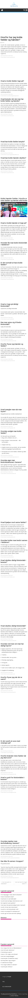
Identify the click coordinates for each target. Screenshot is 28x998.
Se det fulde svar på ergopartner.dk (8, 774)
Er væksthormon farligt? (6, 962)
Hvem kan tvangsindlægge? (7, 956)
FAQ (3, 981)
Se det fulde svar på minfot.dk (7, 557)
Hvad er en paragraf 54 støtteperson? (10, 911)
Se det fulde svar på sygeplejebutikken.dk (10, 154)
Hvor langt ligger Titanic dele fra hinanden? (11, 894)
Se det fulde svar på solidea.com (8, 577)
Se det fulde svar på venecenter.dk (8, 473)
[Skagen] (2, 10)
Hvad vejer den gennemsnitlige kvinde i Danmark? (13, 905)
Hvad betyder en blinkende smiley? (9, 958)
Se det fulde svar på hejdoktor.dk (8, 428)
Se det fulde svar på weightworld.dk (8, 792)
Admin (3, 42)
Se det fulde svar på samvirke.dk (8, 57)
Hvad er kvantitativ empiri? (7, 896)
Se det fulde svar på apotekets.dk (8, 537)
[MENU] (26, 10)
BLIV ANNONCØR (6, 986)
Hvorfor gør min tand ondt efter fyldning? (11, 913)
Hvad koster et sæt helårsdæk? (8, 899)
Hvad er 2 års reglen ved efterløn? (9, 954)
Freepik (9, 976)
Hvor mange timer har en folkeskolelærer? (11, 948)
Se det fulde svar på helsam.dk (7, 259)
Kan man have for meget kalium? (21, 882)
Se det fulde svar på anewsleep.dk (8, 692)
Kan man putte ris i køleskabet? (6, 882)
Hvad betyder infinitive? (6, 966)
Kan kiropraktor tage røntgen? (8, 960)
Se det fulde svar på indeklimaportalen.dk (10, 457)
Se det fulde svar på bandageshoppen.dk (10, 95)
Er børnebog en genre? (6, 952)
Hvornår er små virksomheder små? (9, 909)
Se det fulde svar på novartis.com (8, 674)
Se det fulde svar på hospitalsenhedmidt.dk (10, 858)
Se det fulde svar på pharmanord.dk (8, 340)
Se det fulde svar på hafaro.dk (7, 115)
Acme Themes (14, 995)
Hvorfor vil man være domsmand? (9, 907)
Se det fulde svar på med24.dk (7, 239)
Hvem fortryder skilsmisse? (7, 950)
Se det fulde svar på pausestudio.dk (8, 640)
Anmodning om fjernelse (7, 55)
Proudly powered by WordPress (9, 994)
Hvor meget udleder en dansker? (9, 964)
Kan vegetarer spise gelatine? (8, 903)
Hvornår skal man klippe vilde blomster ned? (11, 901)
